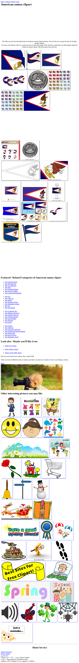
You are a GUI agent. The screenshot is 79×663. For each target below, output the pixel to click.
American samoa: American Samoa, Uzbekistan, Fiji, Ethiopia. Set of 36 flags (12, 106)
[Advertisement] (39, 23)
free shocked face (10, 284)
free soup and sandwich (12, 329)
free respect (8, 326)
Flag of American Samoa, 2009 (11, 177)
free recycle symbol (11, 291)
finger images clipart (11, 349)
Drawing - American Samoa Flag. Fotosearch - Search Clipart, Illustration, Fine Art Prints (54, 176)
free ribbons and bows (12, 313)
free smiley (8, 300)
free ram (7, 296)
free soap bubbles (10, 319)
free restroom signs (11, 282)
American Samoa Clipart (49, 67)
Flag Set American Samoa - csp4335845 (33, 218)
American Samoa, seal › (36, 87)
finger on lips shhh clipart (13, 353)
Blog (2, 2)
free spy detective (10, 286)
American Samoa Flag (8, 198)
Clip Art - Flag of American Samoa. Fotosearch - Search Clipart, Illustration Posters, (10, 217)
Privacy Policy (5, 654)
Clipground (10, 656)
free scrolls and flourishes (13, 293)
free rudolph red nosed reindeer (15, 331)
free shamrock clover (12, 337)
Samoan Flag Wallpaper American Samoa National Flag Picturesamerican (36, 107)
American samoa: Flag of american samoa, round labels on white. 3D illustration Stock (14, 85)
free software (9, 328)
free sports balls (10, 333)
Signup (12, 2)
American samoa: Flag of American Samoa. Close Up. (12, 66)
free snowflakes (10, 308)
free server (8, 322)
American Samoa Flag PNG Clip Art (32, 66)
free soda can (9, 298)
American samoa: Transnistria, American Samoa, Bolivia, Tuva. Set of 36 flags (59, 85)
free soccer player (10, 335)
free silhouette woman (12, 304)
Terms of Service (6, 652)
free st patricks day (11, 311)
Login (17, 2)
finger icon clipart (10, 346)
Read (2, 363)
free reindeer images (11, 317)
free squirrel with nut (11, 315)
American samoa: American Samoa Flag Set (10, 156)
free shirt (8, 287)
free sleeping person (11, 302)
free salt (7, 306)
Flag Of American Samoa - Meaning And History (56, 217)
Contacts (7, 2)
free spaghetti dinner (11, 289)
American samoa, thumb (29, 198)
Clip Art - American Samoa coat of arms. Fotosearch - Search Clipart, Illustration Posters (29, 154)
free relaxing (9, 320)
